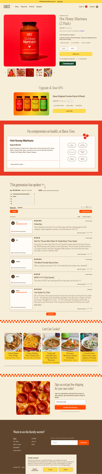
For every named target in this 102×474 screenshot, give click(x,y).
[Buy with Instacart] (67, 64)
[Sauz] (7, 7)
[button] (94, 6)
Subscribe (83, 443)
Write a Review (87, 212)
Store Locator (17, 444)
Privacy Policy (66, 465)
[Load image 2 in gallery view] (11, 72)
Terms (23, 467)
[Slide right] (54, 72)
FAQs (32, 444)
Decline (66, 469)
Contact (33, 438)
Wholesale (16, 447)
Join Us (33, 441)
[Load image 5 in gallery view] (39, 72)
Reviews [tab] (13, 208)
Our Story (16, 441)
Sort (79, 216)
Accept (50, 469)
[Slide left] (5, 72)
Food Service (17, 450)
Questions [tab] (20, 208)
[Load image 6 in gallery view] (48, 72)
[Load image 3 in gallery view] (21, 72)
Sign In (82, 6)
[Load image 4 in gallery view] (30, 72)
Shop (14, 438)
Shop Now (60, 1)
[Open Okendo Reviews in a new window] (86, 207)
